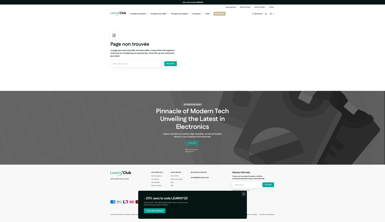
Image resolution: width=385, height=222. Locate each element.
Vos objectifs (155, 182)
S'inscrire (268, 185)
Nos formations (156, 176)
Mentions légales (251, 214)
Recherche (170, 64)
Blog (172, 182)
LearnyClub (119, 214)
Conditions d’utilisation (267, 214)
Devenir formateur (259, 7)
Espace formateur (245, 7)
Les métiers (155, 179)
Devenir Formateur (177, 179)
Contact (271, 7)
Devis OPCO (175, 176)
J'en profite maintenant (154, 211)
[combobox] (143, 64)
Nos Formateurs (156, 185)
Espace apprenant (231, 7)
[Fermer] (243, 194)
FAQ (172, 185)
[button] (257, 13)
